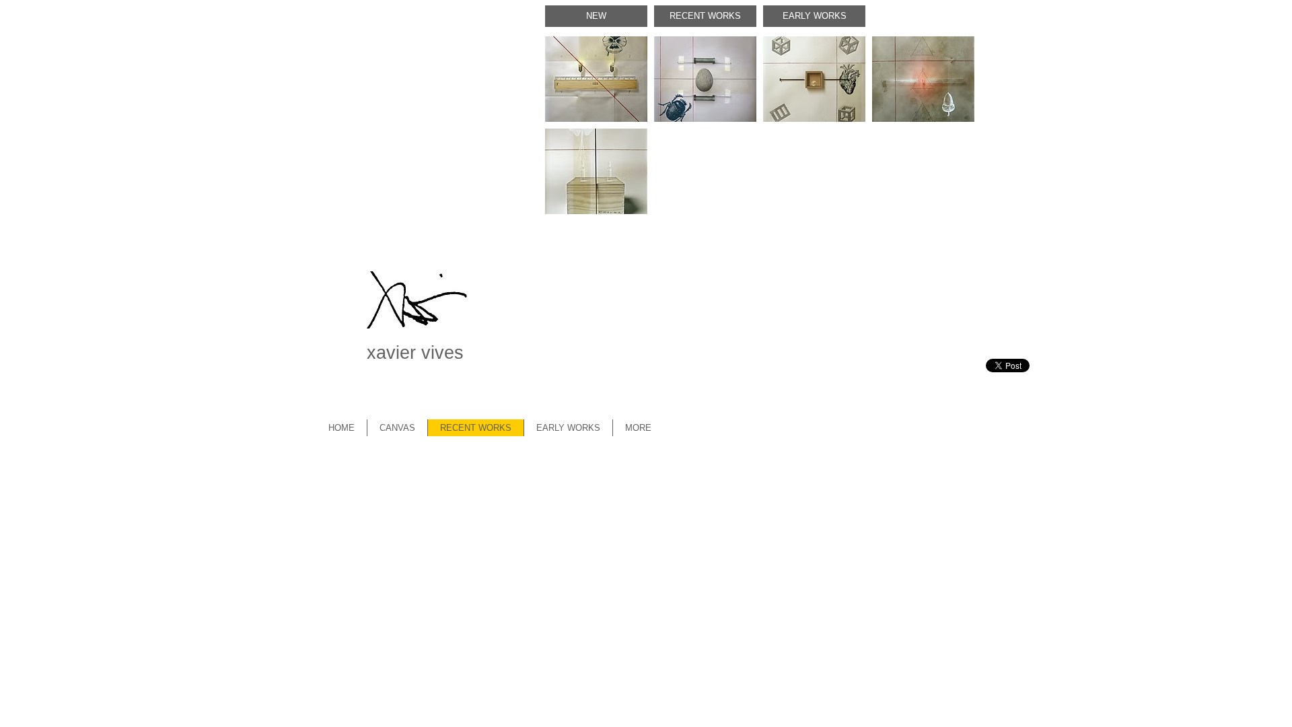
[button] (596, 79)
